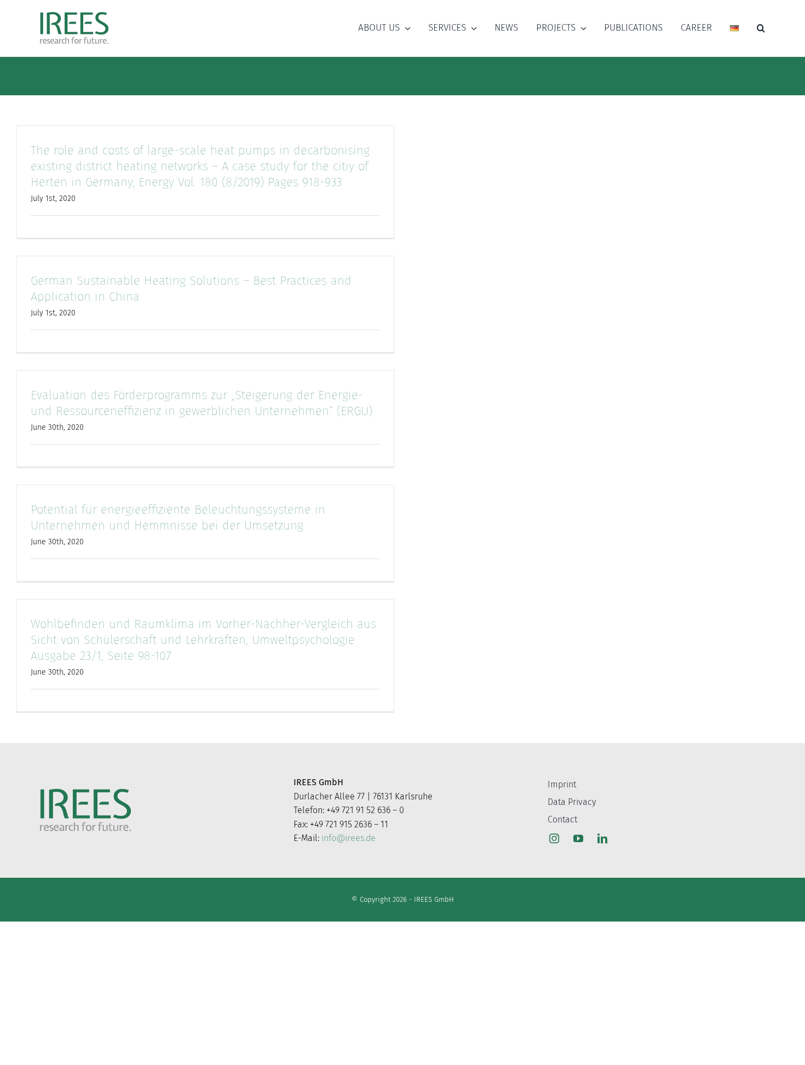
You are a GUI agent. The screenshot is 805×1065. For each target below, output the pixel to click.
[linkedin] (602, 838)
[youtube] (578, 838)
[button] (761, 28)
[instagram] (554, 838)
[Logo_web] (74, 13)
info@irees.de (348, 838)
